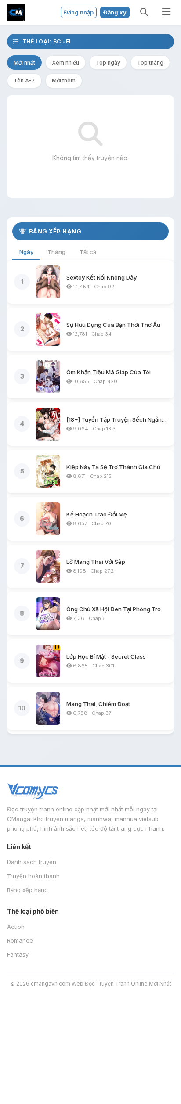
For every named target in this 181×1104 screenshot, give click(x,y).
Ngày (26, 251)
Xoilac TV (129, 1093)
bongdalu (15, 1015)
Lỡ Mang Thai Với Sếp (95, 561)
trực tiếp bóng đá (29, 1060)
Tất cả (88, 251)
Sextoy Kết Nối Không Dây (101, 277)
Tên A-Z (24, 80)
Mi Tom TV (108, 1037)
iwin (59, 1015)
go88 (25, 1093)
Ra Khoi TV (148, 1037)
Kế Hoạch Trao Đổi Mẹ (96, 514)
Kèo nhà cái (19, 1004)
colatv (37, 1048)
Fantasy (18, 954)
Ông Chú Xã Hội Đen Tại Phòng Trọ (113, 609)
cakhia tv (86, 1048)
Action (16, 926)
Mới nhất (24, 62)
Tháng (56, 251)
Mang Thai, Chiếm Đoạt (98, 703)
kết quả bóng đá (84, 1093)
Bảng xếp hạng (27, 889)
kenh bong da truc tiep (79, 1004)
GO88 (123, 1082)
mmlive (98, 1071)
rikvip (45, 1093)
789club (40, 1082)
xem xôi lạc (19, 1026)
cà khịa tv (152, 1048)
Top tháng (150, 62)
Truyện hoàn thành (33, 875)
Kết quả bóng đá (83, 1082)
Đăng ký (115, 12)
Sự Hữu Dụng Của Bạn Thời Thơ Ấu (113, 324)
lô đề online (132, 1071)
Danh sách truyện (31, 861)
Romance (20, 940)
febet (42, 1015)
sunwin (12, 1082)
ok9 (74, 1015)
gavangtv (134, 1060)
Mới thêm (64, 80)
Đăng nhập (79, 12)
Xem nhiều (65, 62)
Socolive (14, 1037)
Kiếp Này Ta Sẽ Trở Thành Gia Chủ (113, 466)
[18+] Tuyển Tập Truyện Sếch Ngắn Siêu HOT (116, 419)
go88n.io (97, 1015)
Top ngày (108, 62)
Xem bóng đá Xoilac (147, 1015)
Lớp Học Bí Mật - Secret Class (106, 656)
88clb (75, 1071)
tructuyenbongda (59, 1037)
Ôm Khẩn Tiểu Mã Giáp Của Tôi (108, 372)
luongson (48, 1071)
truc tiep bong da (148, 1004)
